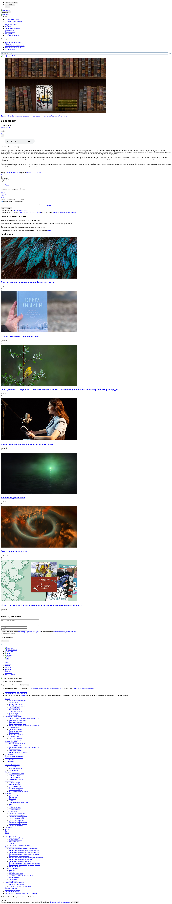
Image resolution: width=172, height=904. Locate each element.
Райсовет (8, 44)
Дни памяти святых (15, 722)
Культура (8, 793)
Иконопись (12, 799)
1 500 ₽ (3, 195)
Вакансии (8, 671)
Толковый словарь (15, 808)
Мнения (7, 829)
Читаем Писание (14, 709)
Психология (9, 781)
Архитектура (13, 795)
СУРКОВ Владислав (13, 172)
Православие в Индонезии (18, 824)
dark (5, 127)
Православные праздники (13, 717)
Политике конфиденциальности (60, 902)
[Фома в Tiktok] (7, 653)
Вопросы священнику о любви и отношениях (24, 863)
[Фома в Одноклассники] (11, 650)
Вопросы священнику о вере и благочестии (23, 849)
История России (14, 777)
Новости (8, 26)
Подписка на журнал (12, 35)
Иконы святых (14, 733)
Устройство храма (15, 740)
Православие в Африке (16, 815)
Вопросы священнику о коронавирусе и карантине (26, 857)
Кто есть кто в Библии (16, 704)
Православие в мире (12, 811)
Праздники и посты (11, 836)
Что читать (63, 116)
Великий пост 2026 (15, 840)
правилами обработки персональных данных (46, 688)
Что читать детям (14, 749)
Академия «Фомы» (11, 25)
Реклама (7, 666)
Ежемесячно (19, 201)
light (2, 127)
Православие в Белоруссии (18, 817)
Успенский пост (14, 841)
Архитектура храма (15, 738)
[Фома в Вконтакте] (9, 648)
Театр (11, 806)
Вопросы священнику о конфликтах (21, 859)
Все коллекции (10, 49)
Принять (75, 902)
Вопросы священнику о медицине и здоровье (24, 865)
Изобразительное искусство (18, 802)
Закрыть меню (6, 12)
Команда (8, 669)
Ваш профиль (10, 4)
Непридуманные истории (13, 21)
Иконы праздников (15, 731)
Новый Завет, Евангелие (17, 700)
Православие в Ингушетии (18, 822)
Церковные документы (12, 890)
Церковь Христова (11, 888)
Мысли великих (14, 809)
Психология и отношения (13, 23)
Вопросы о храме (15, 866)
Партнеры (8, 673)
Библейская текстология (17, 706)
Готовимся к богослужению (14, 883)
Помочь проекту (6, 208)
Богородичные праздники (17, 724)
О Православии (14, 770)
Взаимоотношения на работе (18, 791)
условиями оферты (20, 210)
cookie (23, 695)
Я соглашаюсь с (15, 210)
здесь (49, 205)
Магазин (8, 664)
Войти (14, 56)
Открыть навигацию (11, 2)
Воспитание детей (11, 742)
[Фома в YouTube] (8, 655)
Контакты (8, 667)
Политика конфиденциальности (16, 692)
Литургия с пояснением (17, 884)
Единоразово (7, 201)
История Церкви (14, 775)
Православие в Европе (16, 820)
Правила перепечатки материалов (16, 693)
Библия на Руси (14, 713)
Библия (7, 699)
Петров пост (13, 843)
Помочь (8, 10)
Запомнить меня (8, 637)
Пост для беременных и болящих (20, 845)
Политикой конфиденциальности (64, 212)
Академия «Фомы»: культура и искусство (37, 116)
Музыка (11, 800)
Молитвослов (9, 30)
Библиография (14, 715)
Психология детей (15, 745)
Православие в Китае (16, 825)
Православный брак (15, 790)
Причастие (12, 872)
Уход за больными (15, 784)
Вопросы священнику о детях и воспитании (24, 747)
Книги (7, 185)
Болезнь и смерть (14, 783)
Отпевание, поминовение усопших (21, 875)
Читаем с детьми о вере (13, 47)
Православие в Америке (17, 813)
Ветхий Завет (13, 702)
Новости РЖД (9, 761)
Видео (7, 833)
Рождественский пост (16, 838)
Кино (10, 804)
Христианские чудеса (16, 768)
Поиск (7, 7)
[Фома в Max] (7, 659)
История (8, 772)
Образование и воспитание (14, 758)
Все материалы (10, 32)
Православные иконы (12, 727)
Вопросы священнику (12, 28)
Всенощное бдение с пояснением (20, 886)
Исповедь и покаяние (16, 874)
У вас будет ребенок (15, 751)
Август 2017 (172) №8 (33, 172)
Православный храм (12, 736)
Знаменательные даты (16, 774)
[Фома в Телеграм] (9, 651)
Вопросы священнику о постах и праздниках (24, 725)
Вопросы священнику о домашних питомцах (24, 854)
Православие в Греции (16, 818)
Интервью (8, 827)
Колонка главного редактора (14, 756)
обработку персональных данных (29, 212)
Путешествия (9, 759)
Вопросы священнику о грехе (19, 856)
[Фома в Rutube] (8, 657)
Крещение (12, 870)
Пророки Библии (14, 708)
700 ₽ (2, 193)
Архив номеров (10, 674)
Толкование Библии (15, 711)
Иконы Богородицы (15, 729)
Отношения (9, 754)
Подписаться (24, 685)
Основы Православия (12, 19)
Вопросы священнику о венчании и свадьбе (24, 850)
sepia (8, 127)
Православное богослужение (14, 46)
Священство (13, 881)
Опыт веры (12, 766)
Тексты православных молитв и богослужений (21, 893)
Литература (55, 116)
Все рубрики (9, 33)
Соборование (13, 879)
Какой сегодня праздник (13, 42)
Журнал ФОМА (6, 116)
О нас (7, 662)
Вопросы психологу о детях (18, 752)
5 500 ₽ (3, 197)
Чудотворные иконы (16, 734)
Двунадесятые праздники (17, 720)
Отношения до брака (16, 788)
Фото (6, 831)
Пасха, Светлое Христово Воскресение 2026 (24, 718)
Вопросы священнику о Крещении (20, 861)
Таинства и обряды (11, 868)
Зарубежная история (16, 779)
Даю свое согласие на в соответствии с (39, 212)
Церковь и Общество (12, 891)
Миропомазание (14, 877)
